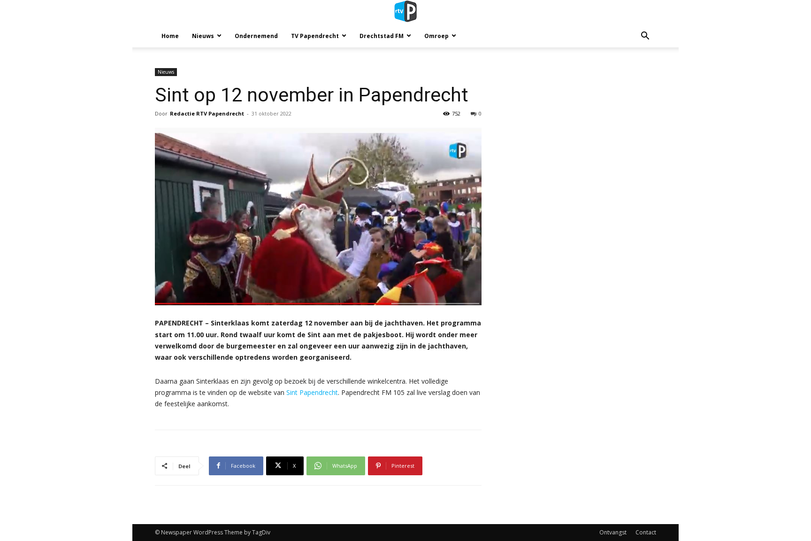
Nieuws (203, 36)
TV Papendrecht (315, 36)
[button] (645, 36)
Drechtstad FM (382, 36)
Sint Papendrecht (312, 392)
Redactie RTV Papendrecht (207, 113)
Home (170, 36)
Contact (645, 532)
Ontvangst (613, 532)
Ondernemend (256, 36)
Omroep (436, 36)
